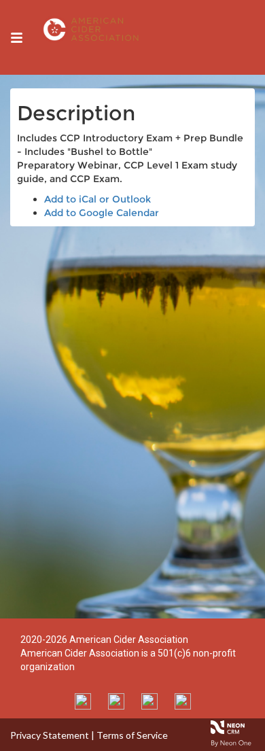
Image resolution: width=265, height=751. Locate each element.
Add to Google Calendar (101, 213)
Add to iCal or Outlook (97, 199)
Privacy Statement (49, 735)
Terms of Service (132, 735)
